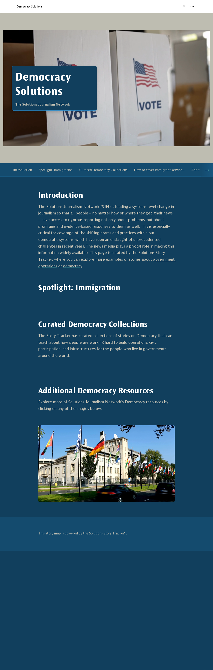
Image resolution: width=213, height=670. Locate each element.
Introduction (22, 170)
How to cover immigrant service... (159, 170)
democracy (72, 265)
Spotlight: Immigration (56, 170)
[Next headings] (207, 170)
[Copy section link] (34, 195)
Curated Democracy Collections (103, 170)
